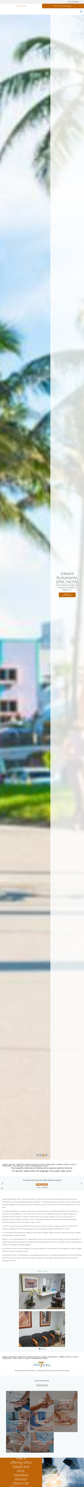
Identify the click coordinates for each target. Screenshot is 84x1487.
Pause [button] (2, 1188)
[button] (37, 1155)
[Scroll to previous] (3, 1184)
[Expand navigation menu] (81, 11)
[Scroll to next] (81, 1184)
